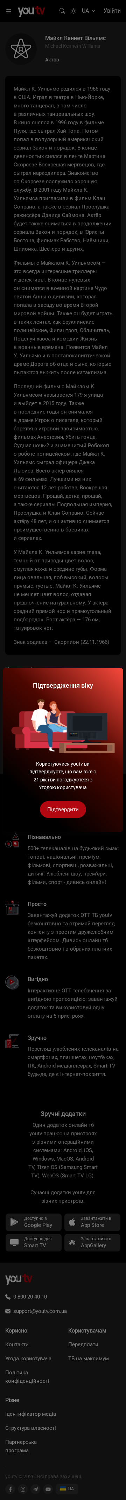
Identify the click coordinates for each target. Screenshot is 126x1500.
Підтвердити (63, 809)
